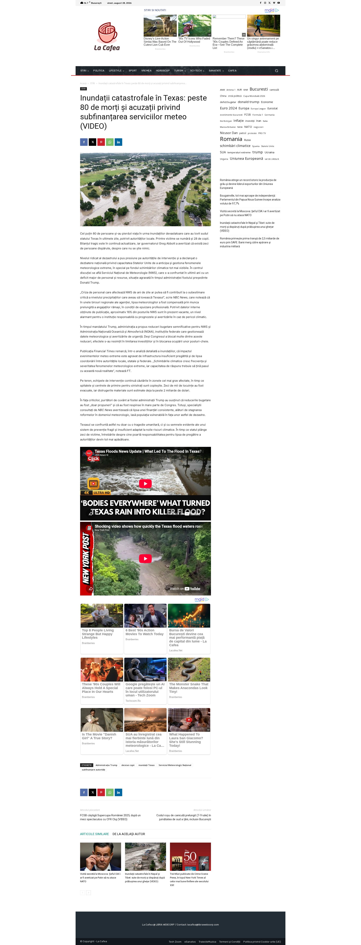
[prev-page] (82, 892)
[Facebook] (260, 3)
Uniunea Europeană (246, 158)
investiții (250, 121)
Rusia (247, 140)
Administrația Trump (106, 765)
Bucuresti (259, 89)
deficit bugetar (228, 102)
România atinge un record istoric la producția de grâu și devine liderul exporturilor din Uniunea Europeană (248, 184)
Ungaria (224, 158)
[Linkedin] (118, 142)
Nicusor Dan (229, 133)
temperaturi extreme (239, 152)
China (223, 96)
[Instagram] (265, 3)
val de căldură (272, 158)
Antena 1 (231, 90)
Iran (258, 121)
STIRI (92, 83)
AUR (239, 89)
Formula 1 (258, 114)
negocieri (258, 127)
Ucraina (269, 152)
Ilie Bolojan (226, 121)
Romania (231, 139)
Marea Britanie (228, 127)
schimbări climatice (235, 146)
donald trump (248, 102)
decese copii (127, 765)
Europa (244, 108)
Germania (270, 114)
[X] (269, 3)
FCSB (247, 114)
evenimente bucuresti (231, 114)
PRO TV (262, 133)
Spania (255, 146)
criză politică (235, 96)
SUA (223, 152)
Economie (267, 102)
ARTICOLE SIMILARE (94, 834)
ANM (222, 89)
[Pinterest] (101, 142)
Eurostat (272, 108)
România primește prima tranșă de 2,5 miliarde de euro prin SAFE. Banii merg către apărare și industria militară (249, 242)
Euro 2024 (228, 108)
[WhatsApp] (110, 142)
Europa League (258, 108)
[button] (276, 70)
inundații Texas (147, 765)
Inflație (239, 121)
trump (257, 152)
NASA (240, 127)
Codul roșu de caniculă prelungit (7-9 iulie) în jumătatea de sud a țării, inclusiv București (183, 817)
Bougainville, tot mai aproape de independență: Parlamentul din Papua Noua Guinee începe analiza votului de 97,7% (250, 199)
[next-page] (88, 892)
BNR (245, 89)
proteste (252, 133)
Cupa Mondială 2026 (254, 96)
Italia (265, 121)
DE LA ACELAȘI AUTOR (129, 834)
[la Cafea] (107, 36)
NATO (248, 127)
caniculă (274, 89)
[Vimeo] (274, 3)
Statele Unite (267, 146)
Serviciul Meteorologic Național (175, 765)
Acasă (83, 83)
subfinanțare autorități (93, 769)
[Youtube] (278, 3)
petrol (242, 133)
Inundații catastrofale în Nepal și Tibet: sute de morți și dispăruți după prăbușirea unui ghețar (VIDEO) (145, 877)
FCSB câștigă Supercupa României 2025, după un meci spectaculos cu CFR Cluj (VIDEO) (110, 817)
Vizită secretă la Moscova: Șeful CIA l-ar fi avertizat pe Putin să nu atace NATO (100, 877)
